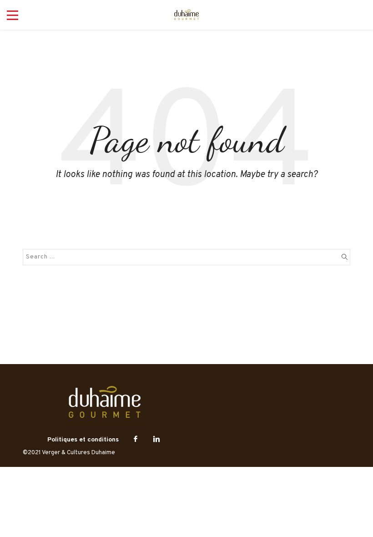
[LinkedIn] (156, 439)
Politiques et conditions (83, 440)
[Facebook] (135, 439)
